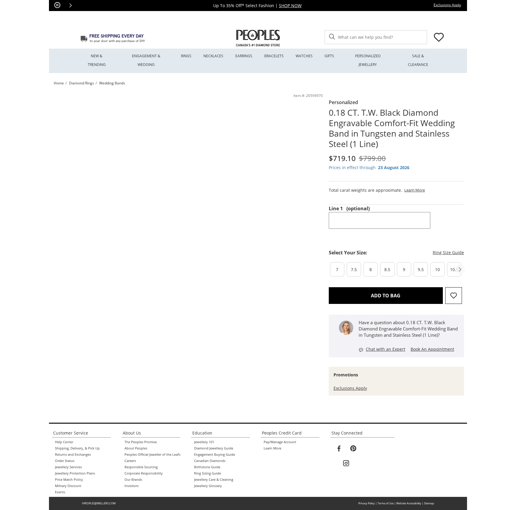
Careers (130, 461)
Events (60, 492)
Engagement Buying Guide (214, 454)
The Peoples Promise (141, 442)
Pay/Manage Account (280, 442)
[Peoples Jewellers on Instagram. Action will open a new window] (346, 463)
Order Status (64, 461)
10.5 (454, 269)
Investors (132, 486)
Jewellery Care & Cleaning (213, 479)
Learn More (272, 448)
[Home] (112, 38)
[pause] (57, 5)
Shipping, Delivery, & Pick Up (77, 448)
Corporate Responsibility (144, 473)
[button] (70, 5)
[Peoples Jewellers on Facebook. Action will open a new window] (338, 448)
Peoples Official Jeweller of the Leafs (152, 454)
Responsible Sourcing (141, 467)
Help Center (64, 442)
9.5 (421, 269)
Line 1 (349, 208)
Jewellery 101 (204, 442)
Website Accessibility (408, 503)
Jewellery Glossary (208, 486)
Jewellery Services (68, 467)
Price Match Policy (69, 479)
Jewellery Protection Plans (75, 473)
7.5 (354, 269)
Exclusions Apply (350, 388)
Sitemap (429, 503)
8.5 (387, 269)
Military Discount (68, 486)
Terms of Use (385, 503)
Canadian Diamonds (209, 461)
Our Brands (133, 479)
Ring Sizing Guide (207, 473)
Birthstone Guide (207, 467)
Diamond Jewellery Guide (213, 448)
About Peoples (136, 448)
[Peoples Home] (258, 38)
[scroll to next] (460, 269)
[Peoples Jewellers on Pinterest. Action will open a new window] (353, 448)
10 (437, 269)
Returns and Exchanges (73, 454)
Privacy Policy (366, 503)
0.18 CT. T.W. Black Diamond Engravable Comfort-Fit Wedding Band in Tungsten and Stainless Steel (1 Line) (392, 128)
